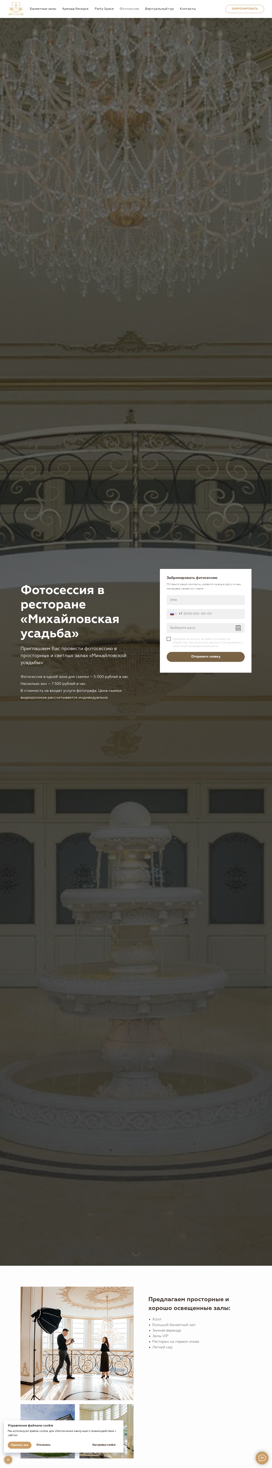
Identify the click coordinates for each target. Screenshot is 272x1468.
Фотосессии (129, 9)
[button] (244, 9)
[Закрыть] (8, 1460)
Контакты (188, 9)
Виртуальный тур (159, 9)
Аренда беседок (75, 9)
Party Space (104, 9)
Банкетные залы (43, 9)
